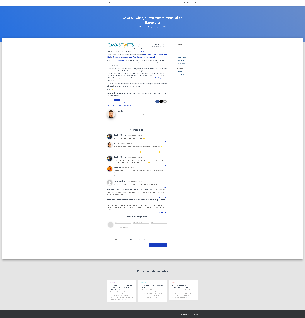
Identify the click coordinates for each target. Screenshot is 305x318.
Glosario (188, 3)
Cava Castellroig (120, 181)
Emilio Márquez (120, 135)
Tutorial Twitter (180, 3)
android (180, 71)
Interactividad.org (182, 74)
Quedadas (117, 100)
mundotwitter (111, 105)
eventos (130, 103)
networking (118, 105)
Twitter (179, 78)
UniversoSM (127, 114)
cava (120, 103)
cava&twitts (125, 103)
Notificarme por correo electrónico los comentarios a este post (132, 239)
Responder (163, 141)
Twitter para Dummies (183, 63)
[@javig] (111, 114)
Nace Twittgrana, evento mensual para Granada (181, 286)
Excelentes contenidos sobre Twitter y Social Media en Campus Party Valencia (136, 200)
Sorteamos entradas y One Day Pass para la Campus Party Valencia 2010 (121, 287)
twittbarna (129, 105)
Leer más (123, 299)
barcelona (115, 103)
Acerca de (191, 3)
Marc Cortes (118, 167)
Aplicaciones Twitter (184, 3)
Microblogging (182, 57)
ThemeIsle (195, 314)
